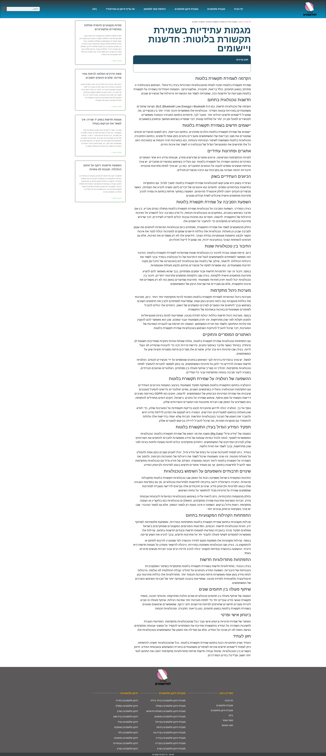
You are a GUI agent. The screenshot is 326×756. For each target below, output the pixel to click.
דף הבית (238, 9)
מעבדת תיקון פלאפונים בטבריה (170, 743)
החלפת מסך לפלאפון (155, 9)
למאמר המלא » (116, 61)
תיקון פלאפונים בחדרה (127, 700)
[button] (136, 60)
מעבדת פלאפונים (216, 9)
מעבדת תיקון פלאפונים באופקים (170, 716)
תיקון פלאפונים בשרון (127, 711)
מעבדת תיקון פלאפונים (186, 9)
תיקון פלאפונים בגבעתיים (125, 743)
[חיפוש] (5, 9)
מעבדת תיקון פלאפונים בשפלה (171, 706)
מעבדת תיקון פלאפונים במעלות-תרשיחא (166, 711)
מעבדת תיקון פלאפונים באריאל (170, 722)
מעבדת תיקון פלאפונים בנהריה (171, 738)
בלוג (94, 9)
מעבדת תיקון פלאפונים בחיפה (171, 727)
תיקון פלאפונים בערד (127, 722)
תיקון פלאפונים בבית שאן (125, 716)
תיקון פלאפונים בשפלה (127, 706)
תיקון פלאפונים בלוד (128, 732)
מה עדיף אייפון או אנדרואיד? (120, 9)
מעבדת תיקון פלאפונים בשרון (171, 748)
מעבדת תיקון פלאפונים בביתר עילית (168, 700)
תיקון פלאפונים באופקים (126, 727)
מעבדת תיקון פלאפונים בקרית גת (169, 732)
